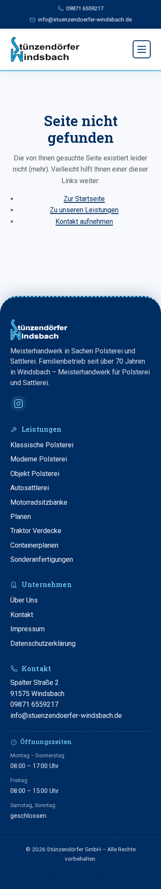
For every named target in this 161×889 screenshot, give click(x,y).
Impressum (27, 629)
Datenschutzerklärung (43, 643)
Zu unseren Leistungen (84, 210)
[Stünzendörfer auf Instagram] (18, 403)
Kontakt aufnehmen (84, 221)
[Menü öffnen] (142, 49)
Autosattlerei (29, 488)
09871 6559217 (34, 704)
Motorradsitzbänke (38, 502)
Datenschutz (98, 877)
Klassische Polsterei (41, 445)
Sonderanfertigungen (41, 559)
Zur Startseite (84, 199)
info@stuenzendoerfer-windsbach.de (66, 715)
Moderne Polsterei (38, 459)
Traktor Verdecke (35, 531)
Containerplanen (34, 545)
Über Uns (24, 600)
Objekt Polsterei (34, 474)
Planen (20, 516)
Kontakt (21, 615)
